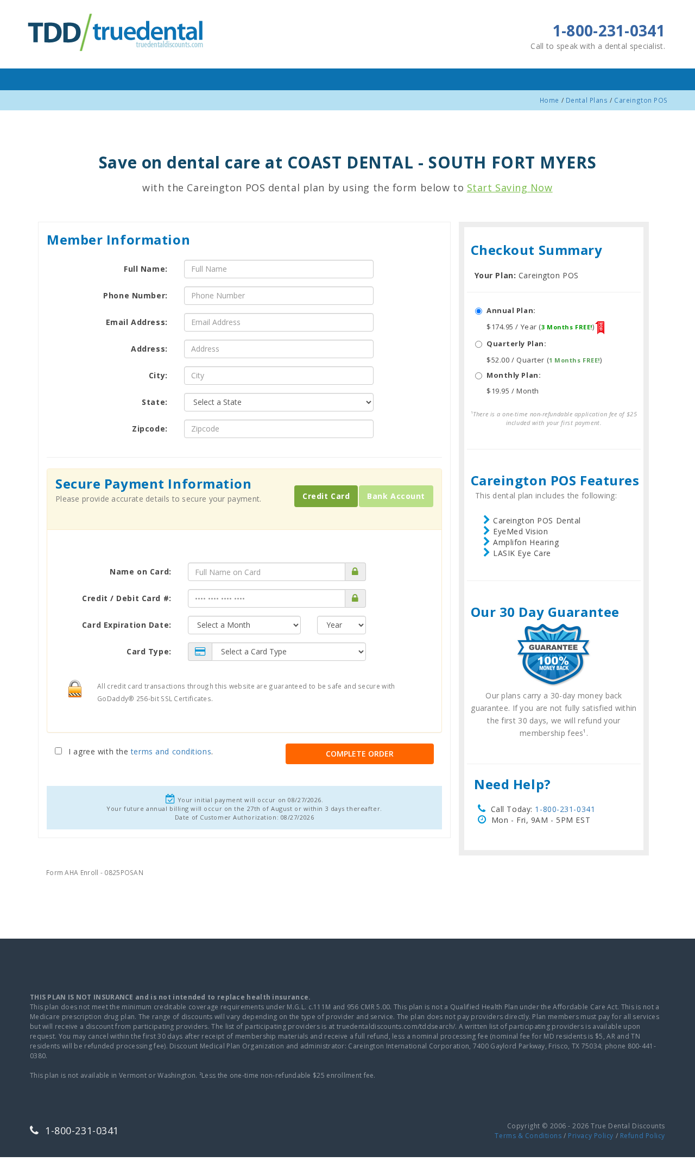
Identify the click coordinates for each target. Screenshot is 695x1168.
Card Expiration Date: (127, 625)
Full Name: (146, 269)
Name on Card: (140, 571)
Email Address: (137, 322)
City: (158, 375)
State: (154, 402)
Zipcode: (149, 428)
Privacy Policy (591, 1135)
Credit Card (326, 496)
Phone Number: (135, 295)
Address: (149, 348)
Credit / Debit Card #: (126, 598)
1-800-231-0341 (565, 809)
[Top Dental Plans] (117, 31)
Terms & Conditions (528, 1135)
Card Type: (149, 651)
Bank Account (396, 496)
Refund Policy (642, 1135)
